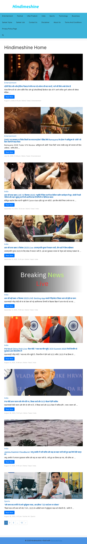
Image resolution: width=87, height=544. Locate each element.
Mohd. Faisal (26, 101)
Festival (20, 16)
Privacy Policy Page (9, 29)
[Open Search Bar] (3, 35)
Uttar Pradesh (32, 16)
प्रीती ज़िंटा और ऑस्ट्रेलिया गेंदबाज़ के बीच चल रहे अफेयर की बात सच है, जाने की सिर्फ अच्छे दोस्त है (37, 86)
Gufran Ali (26, 516)
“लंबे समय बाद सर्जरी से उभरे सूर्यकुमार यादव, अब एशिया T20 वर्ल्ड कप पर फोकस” (31, 505)
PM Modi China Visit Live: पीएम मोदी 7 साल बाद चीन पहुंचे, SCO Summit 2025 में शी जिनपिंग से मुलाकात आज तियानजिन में (40, 350)
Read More (9, 97)
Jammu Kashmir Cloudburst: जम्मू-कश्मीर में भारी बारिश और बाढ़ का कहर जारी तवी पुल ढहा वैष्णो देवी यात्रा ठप (42, 453)
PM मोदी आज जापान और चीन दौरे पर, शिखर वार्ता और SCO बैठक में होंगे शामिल (31, 401)
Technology (63, 16)
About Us (57, 22)
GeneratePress (56, 541)
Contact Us (33, 22)
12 (22, 523)
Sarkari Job (20, 22)
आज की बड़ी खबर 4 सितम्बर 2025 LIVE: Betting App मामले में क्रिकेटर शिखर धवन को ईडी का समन (40, 298)
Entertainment (7, 16)
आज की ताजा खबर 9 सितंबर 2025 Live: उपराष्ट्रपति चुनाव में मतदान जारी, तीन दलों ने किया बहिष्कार (39, 248)
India (43, 16)
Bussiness (76, 16)
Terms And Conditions (73, 22)
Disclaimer (45, 22)
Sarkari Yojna (7, 22)
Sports (52, 16)
